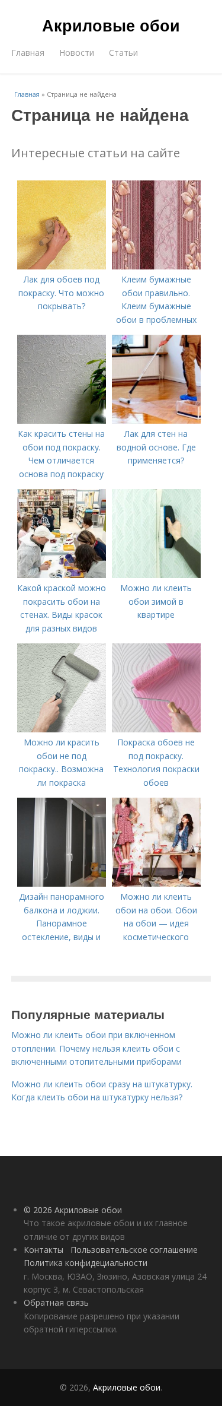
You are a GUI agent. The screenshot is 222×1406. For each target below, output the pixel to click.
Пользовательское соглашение (134, 1249)
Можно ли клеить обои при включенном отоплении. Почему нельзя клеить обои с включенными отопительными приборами (96, 1048)
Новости (76, 52)
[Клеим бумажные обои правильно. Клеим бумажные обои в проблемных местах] (156, 266)
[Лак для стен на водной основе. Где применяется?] (156, 420)
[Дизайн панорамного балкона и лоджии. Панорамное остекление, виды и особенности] (61, 883)
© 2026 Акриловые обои (73, 1209)
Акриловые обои (111, 25)
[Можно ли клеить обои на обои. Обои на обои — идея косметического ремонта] (156, 883)
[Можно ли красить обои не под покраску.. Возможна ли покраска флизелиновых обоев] (61, 729)
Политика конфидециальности (85, 1262)
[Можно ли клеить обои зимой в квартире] (156, 574)
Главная (27, 52)
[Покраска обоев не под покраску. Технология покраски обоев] (156, 729)
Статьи (123, 52)
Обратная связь (56, 1302)
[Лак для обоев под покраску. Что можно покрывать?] (61, 266)
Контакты (43, 1249)
